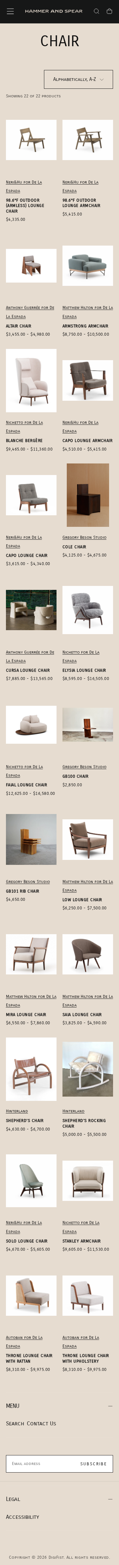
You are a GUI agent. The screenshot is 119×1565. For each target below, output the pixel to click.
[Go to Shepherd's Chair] (31, 1069)
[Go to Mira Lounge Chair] (31, 954)
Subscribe (93, 1464)
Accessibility (22, 1517)
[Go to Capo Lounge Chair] (31, 495)
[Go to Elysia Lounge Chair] (87, 610)
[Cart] (109, 12)
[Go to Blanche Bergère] (31, 380)
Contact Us (41, 1423)
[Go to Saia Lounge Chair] (87, 954)
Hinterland (17, 1111)
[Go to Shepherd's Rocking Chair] (87, 1069)
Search (15, 1423)
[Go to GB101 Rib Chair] (31, 839)
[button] (10, 11)
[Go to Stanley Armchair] (87, 1180)
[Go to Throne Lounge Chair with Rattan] (31, 1295)
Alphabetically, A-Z (74, 79)
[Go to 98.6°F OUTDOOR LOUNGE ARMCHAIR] (87, 140)
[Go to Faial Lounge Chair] (31, 725)
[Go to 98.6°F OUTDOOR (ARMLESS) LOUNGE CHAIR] (31, 140)
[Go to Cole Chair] (87, 495)
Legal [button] (13, 1499)
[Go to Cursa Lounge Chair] (31, 610)
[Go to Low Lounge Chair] (87, 839)
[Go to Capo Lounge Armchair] (87, 380)
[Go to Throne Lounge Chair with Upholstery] (87, 1295)
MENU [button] (13, 1406)
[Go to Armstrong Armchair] (87, 265)
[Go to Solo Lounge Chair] (31, 1180)
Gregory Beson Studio (84, 537)
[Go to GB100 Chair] (87, 725)
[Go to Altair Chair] (31, 265)
